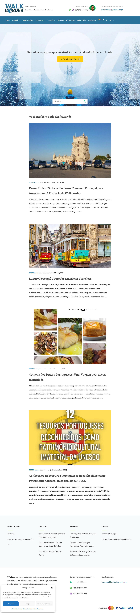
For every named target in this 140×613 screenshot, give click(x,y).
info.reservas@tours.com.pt (112, 10)
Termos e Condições (109, 534)
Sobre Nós (81, 20)
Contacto (92, 20)
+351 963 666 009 (81, 10)
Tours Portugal (30, 7)
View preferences (44, 604)
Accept (11, 604)
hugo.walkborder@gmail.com (114, 582)
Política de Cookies (17, 609)
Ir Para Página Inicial (70, 59)
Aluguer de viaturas (66, 20)
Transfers (51, 20)
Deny (27, 604)
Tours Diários (27, 20)
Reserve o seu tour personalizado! (20, 539)
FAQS (9, 544)
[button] (52, 588)
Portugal (33, 182)
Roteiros (39, 20)
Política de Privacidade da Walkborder (33, 609)
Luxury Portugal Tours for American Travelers (60, 278)
